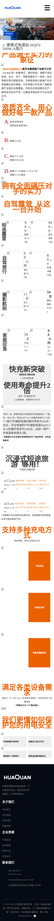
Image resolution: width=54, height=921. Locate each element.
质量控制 (6, 826)
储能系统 (26, 908)
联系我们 (11, 34)
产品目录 (6, 840)
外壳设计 (6, 856)
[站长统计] (35, 916)
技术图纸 (6, 845)
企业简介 (6, 809)
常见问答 (6, 820)
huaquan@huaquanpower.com (21, 880)
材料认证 (6, 851)
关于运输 (6, 815)
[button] (50, 29)
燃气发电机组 (13, 908)
